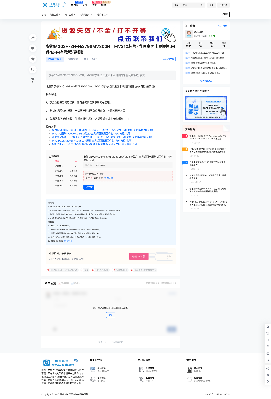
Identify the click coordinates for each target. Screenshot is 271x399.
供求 (94, 4)
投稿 (226, 14)
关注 (219, 26)
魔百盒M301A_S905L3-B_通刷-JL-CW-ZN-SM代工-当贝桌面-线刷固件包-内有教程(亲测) (102, 129)
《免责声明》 (68, 241)
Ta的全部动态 (206, 81)
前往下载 (170, 59)
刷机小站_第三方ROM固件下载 (73, 394)
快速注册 (223, 5)
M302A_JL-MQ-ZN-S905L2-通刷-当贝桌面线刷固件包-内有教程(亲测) (92, 140)
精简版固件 (85, 14)
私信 (225, 26)
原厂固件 (69, 14)
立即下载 (89, 187)
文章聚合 (190, 129)
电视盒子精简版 (54, 59)
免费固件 (54, 14)
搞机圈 (75, 4)
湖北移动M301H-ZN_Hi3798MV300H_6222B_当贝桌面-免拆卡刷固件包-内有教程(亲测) (102, 137)
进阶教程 (101, 14)
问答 (85, 5)
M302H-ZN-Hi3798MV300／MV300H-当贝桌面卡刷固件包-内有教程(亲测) (95, 144)
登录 (211, 5)
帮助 (103, 4)
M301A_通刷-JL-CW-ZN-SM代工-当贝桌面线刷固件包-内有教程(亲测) (91, 133)
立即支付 (108, 178)
